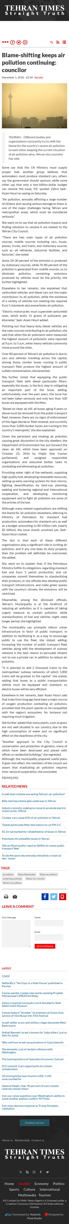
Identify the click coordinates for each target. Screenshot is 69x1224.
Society (38, 77)
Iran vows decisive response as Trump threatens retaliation (30, 1107)
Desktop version (34, 1122)
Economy (41, 1183)
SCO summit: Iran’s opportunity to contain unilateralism (27, 1067)
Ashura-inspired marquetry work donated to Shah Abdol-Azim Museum (31, 1004)
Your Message (9, 917)
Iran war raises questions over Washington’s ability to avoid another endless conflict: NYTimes (33, 1097)
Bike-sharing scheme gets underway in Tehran (29, 801)
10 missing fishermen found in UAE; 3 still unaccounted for (26, 1077)
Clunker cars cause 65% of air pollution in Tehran (31, 817)
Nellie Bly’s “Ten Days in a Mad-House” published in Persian (32, 984)
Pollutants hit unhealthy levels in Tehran (25, 838)
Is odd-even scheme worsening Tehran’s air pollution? (33, 794)
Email (37, 931)
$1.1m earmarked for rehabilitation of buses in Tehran (34, 831)
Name (37, 917)
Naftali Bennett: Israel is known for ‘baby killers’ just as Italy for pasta (34, 1034)
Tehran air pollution (48, 874)
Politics (59, 1183)
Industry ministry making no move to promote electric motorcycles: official (34, 809)
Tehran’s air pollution (12, 883)
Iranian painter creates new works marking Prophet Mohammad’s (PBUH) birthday (32, 994)
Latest (6, 968)
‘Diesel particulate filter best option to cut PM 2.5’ (31, 824)
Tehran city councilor (35, 878)
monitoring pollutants (12, 878)
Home (9, 1183)
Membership (22, 1140)
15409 (6, 976)
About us (7, 1140)
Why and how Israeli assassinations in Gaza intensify (33, 1042)
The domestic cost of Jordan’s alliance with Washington (27, 1051)
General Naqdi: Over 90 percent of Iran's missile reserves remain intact (30, 1087)
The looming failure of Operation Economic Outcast (32, 1059)
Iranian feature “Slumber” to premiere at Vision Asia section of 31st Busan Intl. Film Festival (32, 1014)
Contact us (38, 1140)
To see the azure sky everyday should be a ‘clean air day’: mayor (32, 857)
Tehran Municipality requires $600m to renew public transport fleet (33, 847)
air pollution (8, 874)
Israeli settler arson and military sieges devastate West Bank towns (34, 1024)
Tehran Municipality (27, 874)
